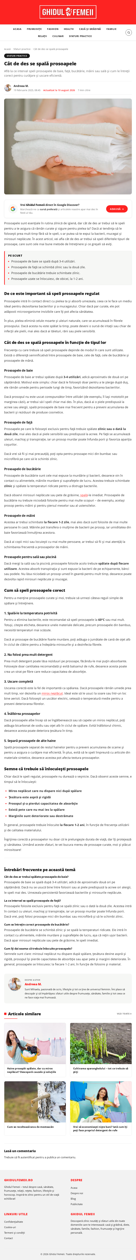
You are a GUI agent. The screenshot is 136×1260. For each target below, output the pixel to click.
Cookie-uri (10, 1227)
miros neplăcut (52, 693)
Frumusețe (34, 29)
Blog (73, 1198)
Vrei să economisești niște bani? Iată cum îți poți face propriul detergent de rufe (100, 1128)
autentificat (28, 1157)
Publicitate (77, 1204)
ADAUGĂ (117, 209)
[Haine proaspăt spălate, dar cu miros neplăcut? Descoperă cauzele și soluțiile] (35, 1043)
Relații (42, 36)
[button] (129, 32)
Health (69, 29)
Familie (111, 29)
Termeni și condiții (14, 1232)
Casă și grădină (90, 29)
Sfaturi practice (80, 36)
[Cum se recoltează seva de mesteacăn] (35, 1101)
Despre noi (77, 1193)
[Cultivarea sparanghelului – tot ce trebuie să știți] (101, 1043)
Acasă (7, 49)
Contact (8, 1238)
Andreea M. (21, 86)
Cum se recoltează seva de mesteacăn (30, 1126)
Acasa (17, 29)
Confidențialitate (13, 1221)
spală (84, 495)
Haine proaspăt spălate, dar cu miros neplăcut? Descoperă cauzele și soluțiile (31, 1070)
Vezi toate (123, 1013)
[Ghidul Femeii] (68, 12)
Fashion (52, 29)
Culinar (58, 36)
